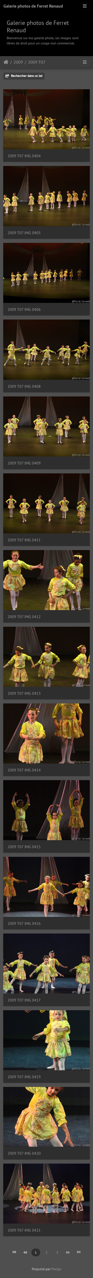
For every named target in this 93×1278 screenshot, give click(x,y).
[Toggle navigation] (85, 6)
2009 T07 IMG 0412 (24, 616)
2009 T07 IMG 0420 (24, 1153)
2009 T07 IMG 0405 (24, 233)
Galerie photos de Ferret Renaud (33, 6)
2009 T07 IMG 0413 (24, 693)
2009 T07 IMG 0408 (24, 386)
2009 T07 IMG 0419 (24, 1077)
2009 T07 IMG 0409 (24, 463)
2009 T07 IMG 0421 (24, 1230)
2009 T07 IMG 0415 (24, 846)
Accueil (5, 62)
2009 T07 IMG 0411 (24, 540)
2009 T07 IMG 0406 (24, 309)
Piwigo (56, 1269)
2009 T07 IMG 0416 (24, 923)
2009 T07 (36, 62)
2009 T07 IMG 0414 (24, 770)
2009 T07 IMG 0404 (24, 156)
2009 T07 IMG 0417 (24, 1000)
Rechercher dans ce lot (26, 76)
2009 (18, 62)
